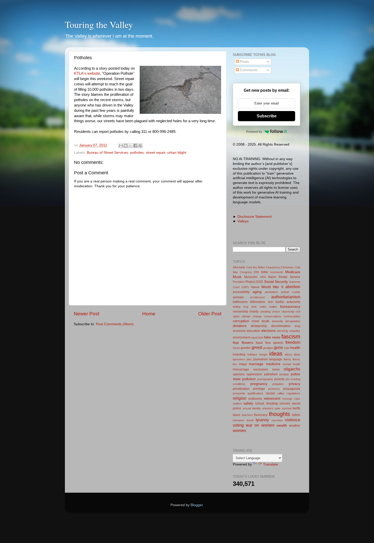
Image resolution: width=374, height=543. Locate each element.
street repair (155, 152)
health (295, 348)
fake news (272, 337)
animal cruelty (290, 291)
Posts (244, 62)
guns (278, 347)
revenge (287, 398)
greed (257, 347)
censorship (240, 311)
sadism (237, 403)
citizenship (287, 311)
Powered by (254, 131)
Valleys (243, 221)
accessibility (241, 292)
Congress (246, 272)
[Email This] (120, 145)
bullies (273, 306)
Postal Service (289, 277)
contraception (291, 316)
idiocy (288, 354)
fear (236, 343)
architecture (257, 297)
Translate (270, 464)
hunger (263, 354)
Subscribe (267, 116)
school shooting (266, 403)
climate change (252, 316)
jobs (249, 359)
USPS (245, 287)
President (238, 281)
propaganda (291, 389)
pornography (265, 379)
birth (270, 301)
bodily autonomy (288, 302)
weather (294, 425)
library (296, 359)
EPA (256, 272)
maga (243, 364)
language (275, 359)
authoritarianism (285, 296)
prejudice (278, 383)
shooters (267, 408)
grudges (268, 347)
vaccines (277, 420)
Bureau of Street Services (107, 152)
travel (250, 420)
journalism (260, 359)
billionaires (257, 302)
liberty (287, 359)
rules (297, 398)
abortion (292, 286)
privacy (294, 384)
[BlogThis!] (125, 145)
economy (239, 331)
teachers (247, 414)
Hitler (264, 272)
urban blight (176, 152)
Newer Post (86, 313)
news (276, 369)
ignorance (239, 359)
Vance (255, 287)
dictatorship (259, 326)
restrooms (255, 398)
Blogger (197, 505)
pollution (249, 379)
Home (148, 313)
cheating (265, 311)
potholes (137, 152)
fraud (259, 343)
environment (241, 337)
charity (253, 311)
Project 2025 (254, 282)
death (265, 321)
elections (268, 331)
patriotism (271, 374)
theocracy (260, 415)
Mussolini (250, 277)
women (239, 430)
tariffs (296, 408)
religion (239, 398)
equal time (257, 337)
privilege (259, 389)
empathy (295, 330)
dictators (240, 326)
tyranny (262, 419)
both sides (258, 306)
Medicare (292, 272)
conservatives (272, 316)
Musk (237, 277)
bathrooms (240, 302)
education (253, 331)
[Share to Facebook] (135, 145)
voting (238, 425)
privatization (241, 389)
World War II (272, 287)
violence (292, 419)
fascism (290, 336)
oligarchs (292, 369)
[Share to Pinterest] (140, 145)
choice (276, 311)
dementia (277, 321)
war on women (260, 425)
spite (277, 408)
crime (255, 321)
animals (238, 297)
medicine (273, 364)
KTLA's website (87, 73)
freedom (292, 342)
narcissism (260, 369)
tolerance (238, 420)
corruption (241, 321)
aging (257, 292)
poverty (279, 379)
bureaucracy (290, 306)
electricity (283, 330)
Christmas (287, 267)
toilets (296, 415)
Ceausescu (273, 267)
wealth (282, 425)
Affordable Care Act (245, 267)
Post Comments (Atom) (115, 324)
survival (287, 408)
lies (235, 364)
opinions (239, 374)
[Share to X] (130, 145)
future (236, 347)
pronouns (274, 388)
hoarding (239, 354)
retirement (272, 398)
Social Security (276, 282)
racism (270, 393)
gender (246, 348)
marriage (256, 364)
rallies (280, 393)
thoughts (279, 414)
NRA (263, 276)
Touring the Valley (99, 24)
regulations (293, 393)
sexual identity (252, 408)
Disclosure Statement (254, 217)
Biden (261, 267)
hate (287, 347)
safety (248, 403)
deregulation (292, 321)
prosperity (239, 393)
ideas (275, 353)
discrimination (281, 326)
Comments (248, 70)
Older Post (209, 313)
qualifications (255, 393)
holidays (252, 354)
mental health (291, 364)
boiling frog (240, 306)
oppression (254, 374)
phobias (284, 374)
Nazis (272, 277)
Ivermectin (276, 272)
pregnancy (258, 384)
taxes (236, 415)
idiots (297, 354)
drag (297, 326)
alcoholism (271, 291)
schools (284, 403)
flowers (247, 343)
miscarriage (241, 369)
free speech (274, 343)
